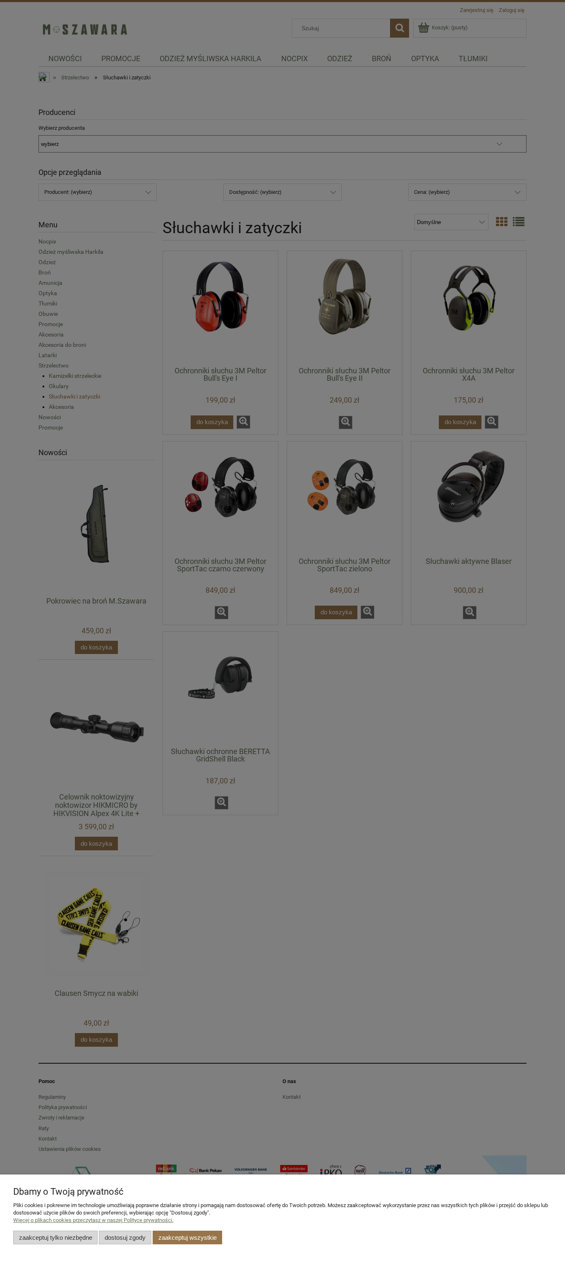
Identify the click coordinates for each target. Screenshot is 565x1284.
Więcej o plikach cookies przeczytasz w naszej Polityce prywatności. (93, 1220)
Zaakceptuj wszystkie (187, 1237)
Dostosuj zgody (125, 1237)
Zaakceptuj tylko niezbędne (55, 1237)
